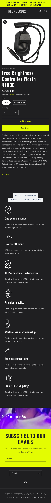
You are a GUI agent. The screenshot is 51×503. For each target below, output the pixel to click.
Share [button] (7, 174)
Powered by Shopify (28, 494)
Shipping (12, 94)
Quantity (5, 108)
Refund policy (41, 494)
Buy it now (25, 128)
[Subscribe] (43, 459)
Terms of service (26, 497)
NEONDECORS (16, 494)
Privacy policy (13, 497)
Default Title (19, 102)
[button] (4, 11)
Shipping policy (39, 497)
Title (6, 102)
